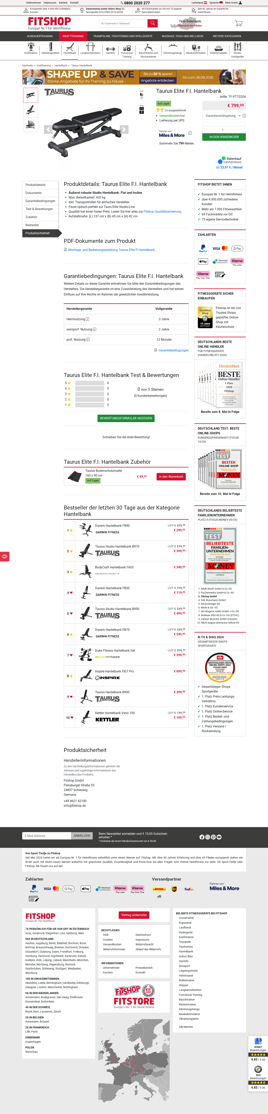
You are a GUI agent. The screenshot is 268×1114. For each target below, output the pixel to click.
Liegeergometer (188, 970)
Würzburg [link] (31, 973)
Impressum (50, 2)
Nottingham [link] (70, 987)
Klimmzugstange (189, 1009)
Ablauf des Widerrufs (148, 949)
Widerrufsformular (114, 949)
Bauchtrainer (187, 999)
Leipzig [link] (47, 960)
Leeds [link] (41, 983)
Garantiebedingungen (40, 201)
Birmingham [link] (53, 983)
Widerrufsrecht (145, 944)
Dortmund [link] (71, 947)
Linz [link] (62, 933)
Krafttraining (73, 36)
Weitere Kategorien (227, 36)
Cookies (108, 939)
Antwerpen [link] (32, 1021)
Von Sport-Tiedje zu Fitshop (42, 853)
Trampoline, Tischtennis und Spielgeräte (122, 36)
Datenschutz (143, 935)
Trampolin (185, 942)
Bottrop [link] (30, 947)
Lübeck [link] (57, 960)
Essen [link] (55, 951)
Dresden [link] (84, 947)
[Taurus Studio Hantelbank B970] (86, 550)
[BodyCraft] (107, 574)
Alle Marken (186, 1027)
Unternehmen (33, 2)
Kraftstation (186, 937)
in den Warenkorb (224, 137)
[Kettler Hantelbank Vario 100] (86, 717)
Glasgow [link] (30, 987)
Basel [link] (28, 1011)
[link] (203, 248)
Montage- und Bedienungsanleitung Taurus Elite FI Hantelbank (111, 250)
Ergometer (185, 923)
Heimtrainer (186, 975)
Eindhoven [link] (76, 997)
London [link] (41, 987)
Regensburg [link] (56, 964)
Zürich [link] (57, 1011)
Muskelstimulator (189, 1014)
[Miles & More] (224, 886)
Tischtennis (186, 946)
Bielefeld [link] (62, 943)
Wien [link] (81, 933)
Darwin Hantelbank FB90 (112, 526)
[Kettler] (107, 720)
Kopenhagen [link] (33, 1042)
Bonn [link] (83, 943)
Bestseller (32, 225)
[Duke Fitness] (107, 657)
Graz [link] (28, 933)
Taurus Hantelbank (81, 65)
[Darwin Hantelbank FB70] (86, 634)
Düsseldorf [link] (31, 951)
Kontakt (74, 2)
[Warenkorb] (240, 23)
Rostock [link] (70, 964)
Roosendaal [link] (32, 1001)
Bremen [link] (59, 947)
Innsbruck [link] (38, 933)
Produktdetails (36, 185)
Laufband (185, 927)
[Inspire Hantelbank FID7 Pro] (86, 675)
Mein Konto (231, 2)
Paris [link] (34, 1031)
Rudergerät (186, 932)
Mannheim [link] (69, 960)
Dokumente (33, 193)
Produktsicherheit (38, 233)
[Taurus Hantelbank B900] (86, 696)
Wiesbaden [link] (74, 968)
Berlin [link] (52, 943)
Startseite (27, 65)
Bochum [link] (73, 943)
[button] (30, 95)
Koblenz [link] (30, 960)
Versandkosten (112, 944)
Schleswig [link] (48, 968)
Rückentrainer (187, 1004)
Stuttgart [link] (61, 968)
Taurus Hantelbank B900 (112, 692)
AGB (105, 935)
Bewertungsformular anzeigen (126, 418)
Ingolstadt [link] (57, 956)
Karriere (63, 2)
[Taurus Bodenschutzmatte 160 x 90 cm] (75, 476)
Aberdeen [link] (31, 983)
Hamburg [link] (31, 956)
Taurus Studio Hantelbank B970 (117, 546)
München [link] (82, 960)
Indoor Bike (186, 956)
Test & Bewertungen (39, 209)
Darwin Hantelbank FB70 (112, 630)
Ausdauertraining (40, 36)
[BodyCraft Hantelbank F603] (86, 571)
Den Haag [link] (63, 997)
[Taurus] (59, 92)
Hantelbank (61, 65)
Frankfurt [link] (66, 951)
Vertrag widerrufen (134, 915)
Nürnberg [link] (42, 964)
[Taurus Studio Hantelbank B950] (86, 613)
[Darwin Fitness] (107, 533)
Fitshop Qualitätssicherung (162, 211)
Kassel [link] (82, 956)
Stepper (183, 985)
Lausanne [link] (46, 1011)
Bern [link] (36, 1011)
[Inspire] (107, 678)
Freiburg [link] (78, 951)
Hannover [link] (44, 956)
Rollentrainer (186, 980)
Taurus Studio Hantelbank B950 (117, 609)
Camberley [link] (69, 983)
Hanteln (184, 961)
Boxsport (184, 966)
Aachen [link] (30, 943)
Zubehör (31, 217)
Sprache (214, 2)
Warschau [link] (31, 1052)
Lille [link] (27, 1031)
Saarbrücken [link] (33, 968)
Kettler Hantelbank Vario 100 (115, 713)
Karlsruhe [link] (71, 956)
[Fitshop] (49, 23)
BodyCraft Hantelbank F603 (114, 567)
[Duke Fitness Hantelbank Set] (86, 655)
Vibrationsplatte (189, 1019)
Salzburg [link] (71, 933)
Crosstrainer (186, 918)
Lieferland (197, 2)
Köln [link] (39, 960)
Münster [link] (30, 964)
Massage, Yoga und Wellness (182, 36)
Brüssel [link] (44, 1021)
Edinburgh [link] (83, 983)
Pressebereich (144, 967)
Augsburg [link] (42, 943)
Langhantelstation (190, 990)
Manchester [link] (55, 987)
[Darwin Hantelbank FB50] (86, 592)
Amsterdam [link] (32, 997)
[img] (189, 133)
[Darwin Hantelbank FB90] (86, 530)
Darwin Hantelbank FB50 (112, 588)
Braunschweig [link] (44, 947)
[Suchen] (153, 23)
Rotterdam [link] (47, 1001)
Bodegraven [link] (48, 997)
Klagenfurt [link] (52, 933)
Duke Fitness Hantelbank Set (115, 650)
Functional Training (190, 995)
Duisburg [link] (45, 951)
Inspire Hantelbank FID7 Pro (114, 671)
